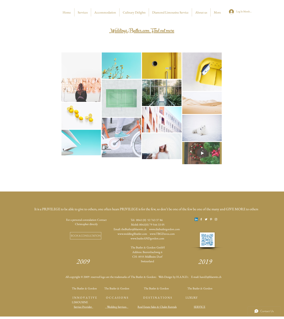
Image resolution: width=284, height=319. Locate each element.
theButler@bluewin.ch (133, 229)
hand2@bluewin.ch (210, 277)
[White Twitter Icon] (206, 219)
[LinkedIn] (196, 219)
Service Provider (83, 307)
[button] (85, 235)
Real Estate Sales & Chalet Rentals (157, 307)
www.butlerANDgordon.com (147, 238)
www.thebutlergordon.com (164, 229)
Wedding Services (116, 307)
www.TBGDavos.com (162, 234)
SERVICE (199, 307)
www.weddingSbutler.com (132, 234)
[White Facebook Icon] (201, 219)
